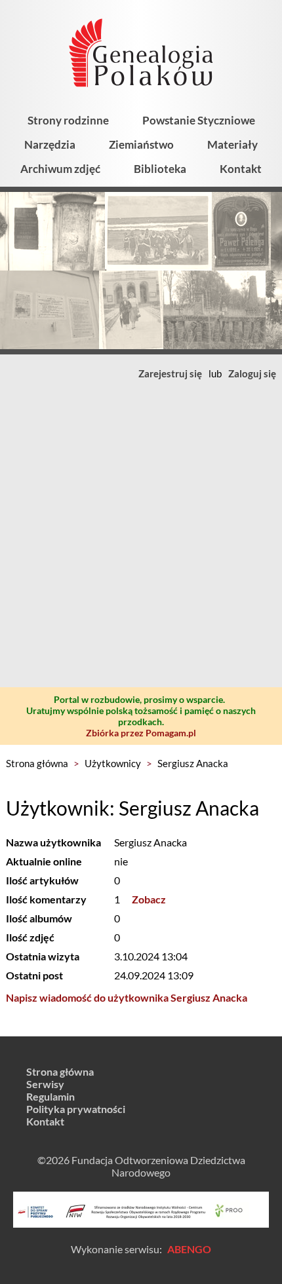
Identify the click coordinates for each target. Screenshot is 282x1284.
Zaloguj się (252, 373)
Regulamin (50, 1096)
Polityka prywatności (75, 1109)
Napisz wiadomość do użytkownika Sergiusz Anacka (126, 997)
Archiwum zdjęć (60, 169)
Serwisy (45, 1084)
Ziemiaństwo (141, 144)
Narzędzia (49, 144)
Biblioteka (160, 169)
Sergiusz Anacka (192, 763)
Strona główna (37, 763)
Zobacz (149, 899)
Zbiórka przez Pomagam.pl (141, 732)
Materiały (232, 144)
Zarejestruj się (170, 373)
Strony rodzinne (68, 120)
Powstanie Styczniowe (198, 120)
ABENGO (189, 1249)
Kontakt (241, 169)
